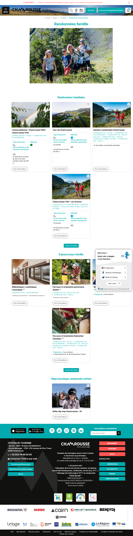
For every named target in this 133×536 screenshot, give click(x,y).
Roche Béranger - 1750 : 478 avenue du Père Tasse (30, 448)
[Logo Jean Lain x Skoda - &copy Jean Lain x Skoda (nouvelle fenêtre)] (84, 509)
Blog (112, 454)
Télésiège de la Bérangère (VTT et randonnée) (76, 473)
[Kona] (61, 517)
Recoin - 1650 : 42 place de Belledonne (25, 446)
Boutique (112, 449)
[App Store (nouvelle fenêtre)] (18, 430)
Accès (81, 10)
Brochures (112, 443)
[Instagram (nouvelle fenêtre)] (66, 430)
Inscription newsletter (106, 428)
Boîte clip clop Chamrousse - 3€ (67, 411)
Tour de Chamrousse (62, 130)
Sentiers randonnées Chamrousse (109, 130)
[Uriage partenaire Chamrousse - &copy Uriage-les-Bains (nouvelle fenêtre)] (13, 524)
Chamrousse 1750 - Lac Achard (67, 202)
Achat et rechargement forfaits (111, 10)
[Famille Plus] (80, 497)
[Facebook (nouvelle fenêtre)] (52, 430)
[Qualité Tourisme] (93, 497)
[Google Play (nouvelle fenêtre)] (36, 430)
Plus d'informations (20, 169)
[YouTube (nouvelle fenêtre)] (59, 430)
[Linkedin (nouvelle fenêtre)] (81, 430)
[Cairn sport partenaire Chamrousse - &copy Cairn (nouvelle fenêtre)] (59, 509)
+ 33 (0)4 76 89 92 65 (21, 454)
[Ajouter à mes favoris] (47, 104)
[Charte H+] (58, 497)
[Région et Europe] (119, 524)
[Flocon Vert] (69, 497)
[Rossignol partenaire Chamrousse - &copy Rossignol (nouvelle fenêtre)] (17, 509)
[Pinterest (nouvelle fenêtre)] (73, 430)
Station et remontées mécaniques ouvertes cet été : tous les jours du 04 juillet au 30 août (70, 2)
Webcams (76, 10)
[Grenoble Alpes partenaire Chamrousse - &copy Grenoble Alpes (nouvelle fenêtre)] (46, 524)
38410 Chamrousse (16, 451)
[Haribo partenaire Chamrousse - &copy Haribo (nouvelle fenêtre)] (39, 509)
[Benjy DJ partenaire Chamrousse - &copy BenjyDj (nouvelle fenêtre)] (107, 509)
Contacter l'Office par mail (23, 458)
